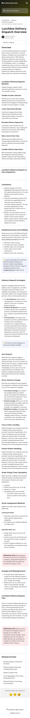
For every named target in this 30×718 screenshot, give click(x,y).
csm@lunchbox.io (8, 270)
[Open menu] (26, 3)
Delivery (14, 20)
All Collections (6, 20)
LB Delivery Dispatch (7, 22)
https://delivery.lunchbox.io (10, 239)
